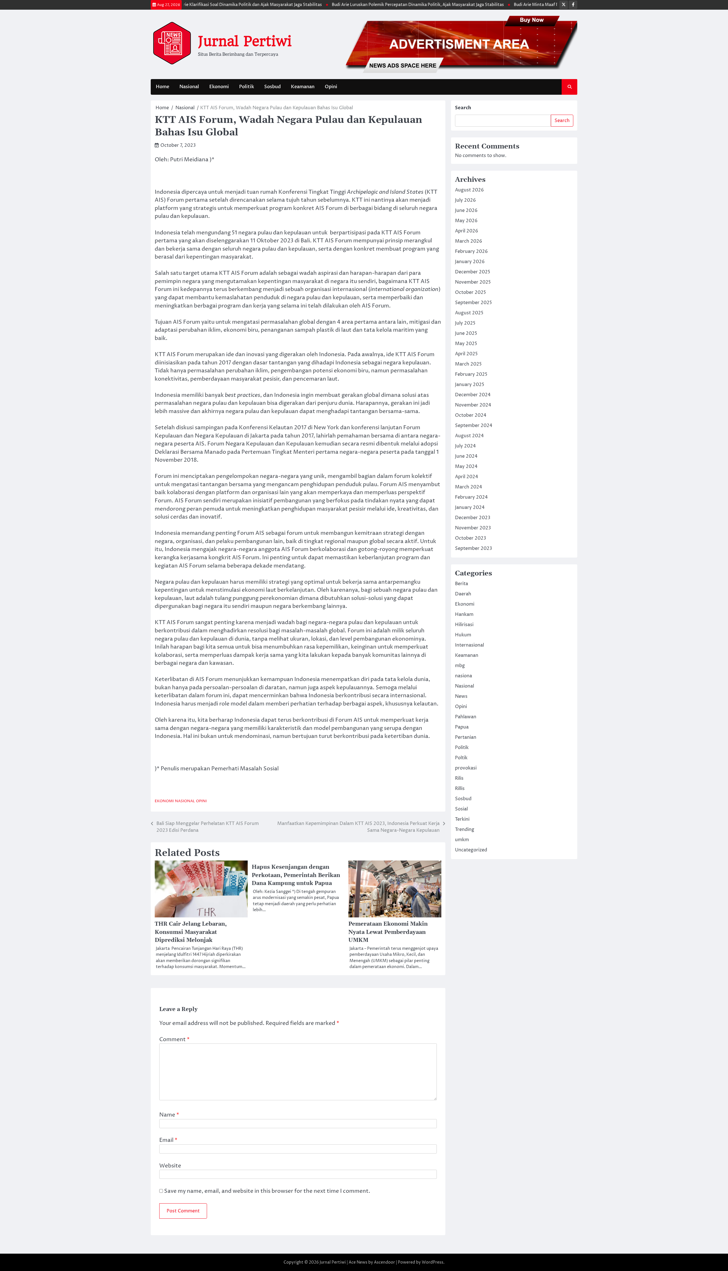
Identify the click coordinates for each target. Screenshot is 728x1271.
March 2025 (468, 364)
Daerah (463, 594)
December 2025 (472, 272)
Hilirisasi (464, 625)
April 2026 (466, 231)
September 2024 (473, 425)
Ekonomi (219, 87)
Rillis (460, 788)
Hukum (463, 635)
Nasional (189, 87)
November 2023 (473, 528)
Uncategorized (471, 850)
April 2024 (466, 477)
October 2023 (470, 538)
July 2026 (465, 200)
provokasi (466, 768)
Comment (174, 1039)
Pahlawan (465, 717)
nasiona (463, 676)
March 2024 (468, 487)
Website (170, 1165)
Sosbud (272, 87)
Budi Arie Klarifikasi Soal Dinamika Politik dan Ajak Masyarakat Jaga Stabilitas (215, 4)
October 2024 (470, 415)
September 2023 (473, 548)
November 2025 (473, 282)
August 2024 (469, 436)
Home (162, 87)
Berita (461, 584)
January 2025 (469, 384)
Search (463, 108)
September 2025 (473, 303)
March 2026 (468, 241)
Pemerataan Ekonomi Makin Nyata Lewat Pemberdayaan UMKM (388, 932)
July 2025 (465, 323)
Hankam (464, 614)
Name (169, 1115)
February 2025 (471, 374)
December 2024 (473, 395)
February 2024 (471, 497)
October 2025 (470, 292)
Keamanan (303, 87)
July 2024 (465, 446)
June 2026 (466, 210)
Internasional (469, 645)
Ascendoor (384, 1262)
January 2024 (470, 507)
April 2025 (466, 354)
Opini (331, 87)
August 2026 (469, 190)
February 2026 (471, 251)
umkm (462, 840)
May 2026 (466, 221)
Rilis (459, 778)
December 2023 (472, 518)
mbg (460, 666)
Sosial (461, 809)
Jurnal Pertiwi (244, 41)
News (461, 696)
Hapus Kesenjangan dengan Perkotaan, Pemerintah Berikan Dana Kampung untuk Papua (296, 875)
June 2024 (466, 456)
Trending (464, 829)
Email (168, 1140)
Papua (462, 727)
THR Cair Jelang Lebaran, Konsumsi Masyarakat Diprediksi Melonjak (191, 932)
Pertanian (465, 737)
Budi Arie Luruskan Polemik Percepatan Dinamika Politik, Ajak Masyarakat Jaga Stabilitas (387, 4)
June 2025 (466, 333)
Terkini (462, 819)
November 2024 (473, 405)
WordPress (432, 1262)
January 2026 (470, 262)
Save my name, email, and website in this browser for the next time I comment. (267, 1191)
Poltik (461, 758)
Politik (246, 87)
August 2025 (469, 313)
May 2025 (466, 344)
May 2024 (466, 466)
